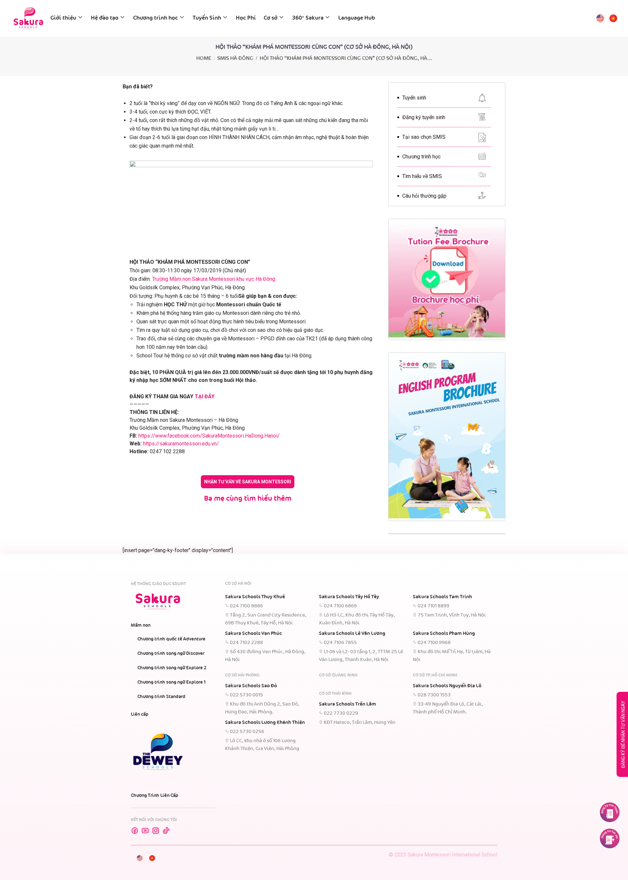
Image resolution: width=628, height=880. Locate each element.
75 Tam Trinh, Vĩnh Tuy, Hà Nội (452, 615)
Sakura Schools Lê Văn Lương (352, 633)
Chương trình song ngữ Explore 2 (171, 668)
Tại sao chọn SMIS (423, 137)
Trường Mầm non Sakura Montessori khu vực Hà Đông (213, 279)
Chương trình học (155, 18)
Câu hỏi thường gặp (424, 196)
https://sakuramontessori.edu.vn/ (181, 443)
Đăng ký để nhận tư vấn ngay (623, 734)
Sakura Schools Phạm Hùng (444, 633)
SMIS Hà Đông (235, 58)
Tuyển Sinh (207, 18)
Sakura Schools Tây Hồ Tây (349, 597)
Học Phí (246, 18)
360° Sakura (307, 18)
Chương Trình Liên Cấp (154, 796)
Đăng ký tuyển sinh (423, 117)
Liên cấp (139, 714)
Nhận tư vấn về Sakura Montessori (247, 481)
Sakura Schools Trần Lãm (347, 704)
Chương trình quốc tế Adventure (171, 639)
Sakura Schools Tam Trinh (442, 597)
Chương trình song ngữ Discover (170, 654)
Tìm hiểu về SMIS (422, 176)
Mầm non (140, 625)
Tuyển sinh (414, 98)
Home (203, 58)
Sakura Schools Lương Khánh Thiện (265, 722)
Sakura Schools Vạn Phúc (253, 633)
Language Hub (356, 18)
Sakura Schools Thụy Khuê (255, 597)
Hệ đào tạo (104, 18)
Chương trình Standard (161, 697)
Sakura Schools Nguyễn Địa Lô (447, 686)
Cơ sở (270, 18)
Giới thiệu (63, 18)
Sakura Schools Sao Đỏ (251, 686)
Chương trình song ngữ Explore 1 (171, 682)
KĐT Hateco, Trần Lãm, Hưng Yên (359, 722)
